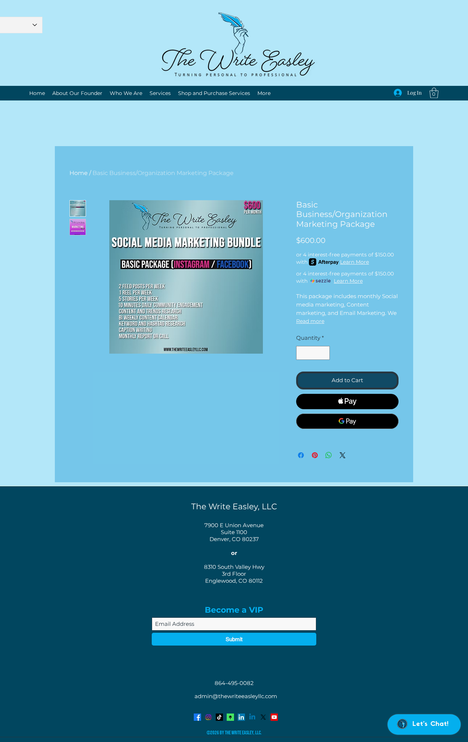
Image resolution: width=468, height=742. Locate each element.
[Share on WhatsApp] (328, 455)
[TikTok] (219, 717)
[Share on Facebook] (301, 455)
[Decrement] (302, 353)
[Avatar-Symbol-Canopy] (230, 717)
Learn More (354, 262)
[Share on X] (342, 455)
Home (78, 173)
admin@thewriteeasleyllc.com (236, 696)
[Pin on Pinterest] (314, 455)
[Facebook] (197, 717)
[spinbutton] (313, 353)
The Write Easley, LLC (234, 506)
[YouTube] (274, 717)
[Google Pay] (347, 421)
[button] (434, 93)
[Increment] (324, 353)
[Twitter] (263, 717)
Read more (310, 321)
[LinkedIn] (241, 717)
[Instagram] (208, 717)
